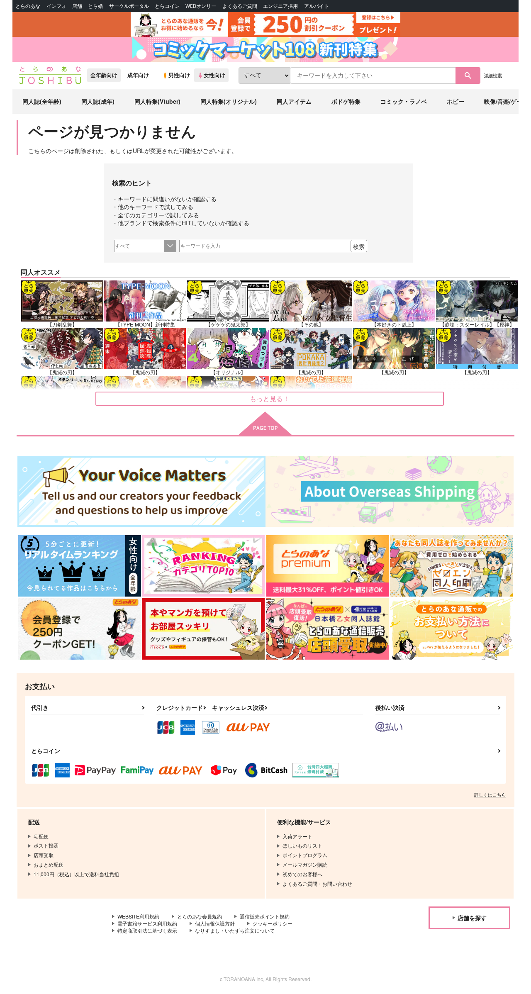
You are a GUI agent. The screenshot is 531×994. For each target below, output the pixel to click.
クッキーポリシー (272, 923)
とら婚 (95, 6)
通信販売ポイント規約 (265, 916)
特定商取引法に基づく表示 (147, 930)
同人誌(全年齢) (41, 101)
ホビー (455, 101)
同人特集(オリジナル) (228, 101)
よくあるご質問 (239, 6)
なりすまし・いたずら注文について (235, 930)
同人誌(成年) (97, 101)
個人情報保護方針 (215, 923)
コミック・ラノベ (403, 101)
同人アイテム (294, 101)
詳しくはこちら (490, 794)
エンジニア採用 (280, 6)
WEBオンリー (200, 6)
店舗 (77, 6)
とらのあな (27, 6)
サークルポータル (129, 6)
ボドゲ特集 (345, 101)
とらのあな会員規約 (199, 916)
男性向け (179, 75)
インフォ (56, 6)
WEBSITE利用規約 (138, 916)
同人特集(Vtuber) (157, 101)
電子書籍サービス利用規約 (147, 923)
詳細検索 (493, 75)
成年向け (138, 75)
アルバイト (316, 6)
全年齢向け (103, 75)
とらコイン (167, 6)
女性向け (214, 75)
